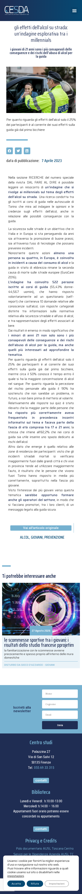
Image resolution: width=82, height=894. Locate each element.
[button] (74, 10)
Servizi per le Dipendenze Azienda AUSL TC (43, 854)
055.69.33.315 (44, 767)
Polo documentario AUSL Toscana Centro (45, 848)
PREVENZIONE (54, 537)
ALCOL (24, 537)
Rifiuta (35, 884)
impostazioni (15, 876)
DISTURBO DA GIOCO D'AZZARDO (23, 665)
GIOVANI (37, 537)
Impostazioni (57, 884)
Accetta (16, 884)
